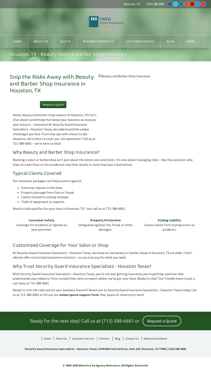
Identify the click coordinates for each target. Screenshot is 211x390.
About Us (61, 338)
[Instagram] (203, 4)
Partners (104, 338)
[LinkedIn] (181, 4)
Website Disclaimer (155, 338)
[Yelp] (192, 4)
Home (47, 338)
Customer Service (83, 338)
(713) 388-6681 (155, 4)
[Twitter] (175, 4)
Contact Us (132, 338)
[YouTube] (186, 4)
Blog (117, 338)
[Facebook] (170, 4)
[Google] (197, 4)
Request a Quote (53, 104)
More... (192, 41)
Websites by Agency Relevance (99, 365)
